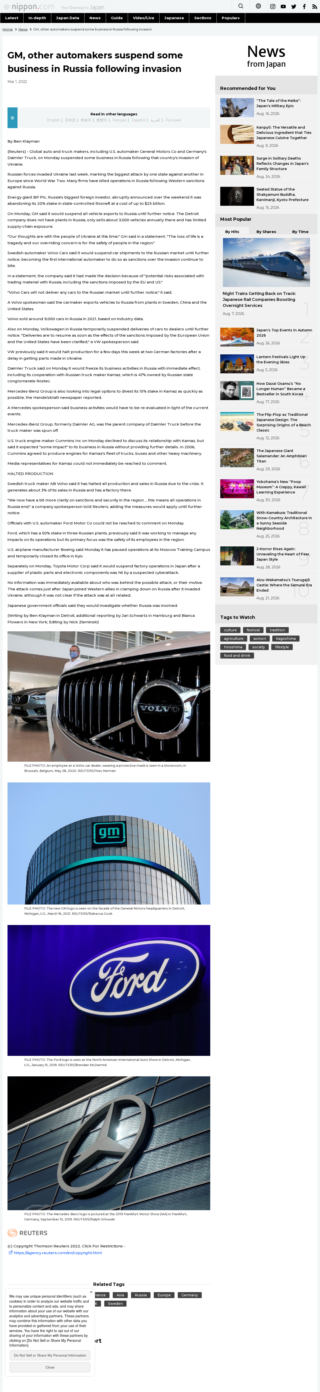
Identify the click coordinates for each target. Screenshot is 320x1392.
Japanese (174, 17)
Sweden (115, 1303)
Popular (230, 17)
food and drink (237, 655)
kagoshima (286, 638)
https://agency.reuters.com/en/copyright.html (58, 1252)
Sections (203, 17)
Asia (120, 1295)
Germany (190, 1295)
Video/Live (143, 17)
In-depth (37, 17)
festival (253, 630)
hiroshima (233, 647)
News (95, 17)
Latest (11, 17)
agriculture (234, 638)
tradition (277, 630)
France (100, 1295)
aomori (260, 638)
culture (230, 630)
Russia (141, 1295)
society (258, 647)
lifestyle (282, 647)
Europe (164, 1295)
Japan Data (67, 17)
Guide (117, 17)
